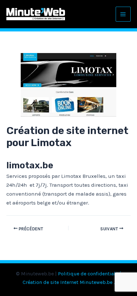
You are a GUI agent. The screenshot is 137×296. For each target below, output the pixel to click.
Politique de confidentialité (89, 274)
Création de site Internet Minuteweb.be (67, 282)
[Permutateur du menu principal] (123, 14)
